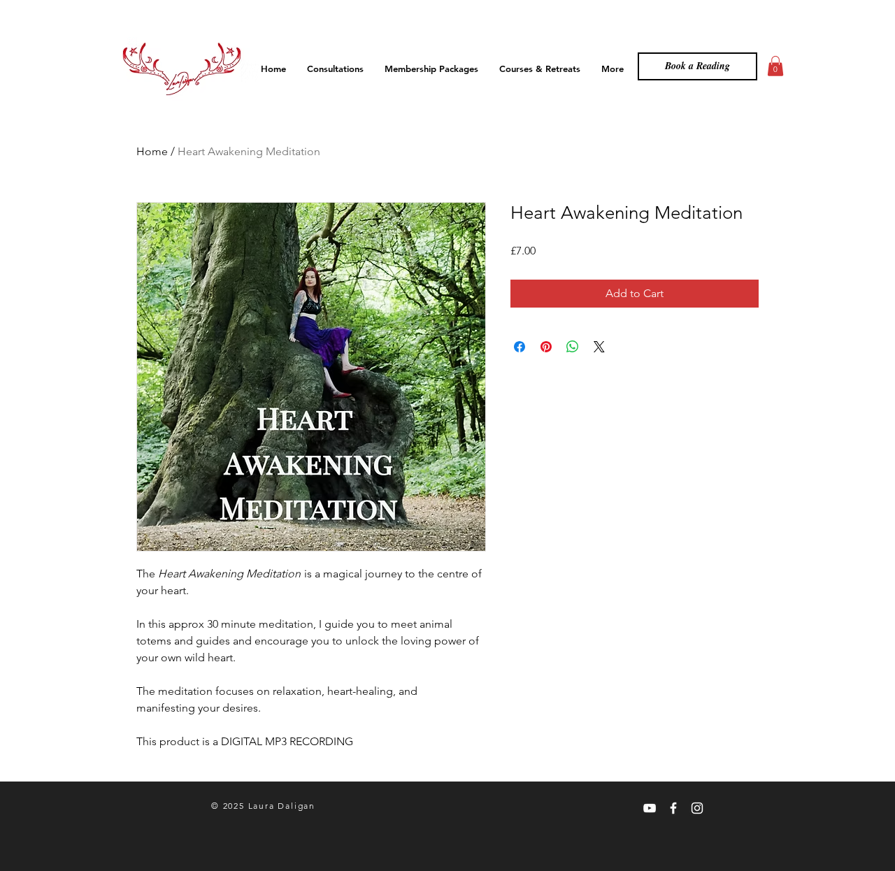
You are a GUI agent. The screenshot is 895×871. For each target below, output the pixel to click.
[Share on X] (599, 346)
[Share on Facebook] (519, 346)
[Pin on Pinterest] (546, 346)
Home (152, 151)
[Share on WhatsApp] (572, 346)
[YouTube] (649, 808)
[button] (775, 66)
